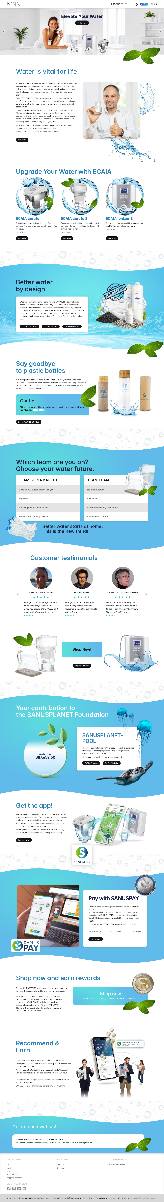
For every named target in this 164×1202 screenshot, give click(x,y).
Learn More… (21, 232)
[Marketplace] (136, 4)
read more (29, 615)
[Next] (160, 31)
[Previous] (4, 31)
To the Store (82, 23)
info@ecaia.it (76, 1198)
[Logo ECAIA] (13, 4)
